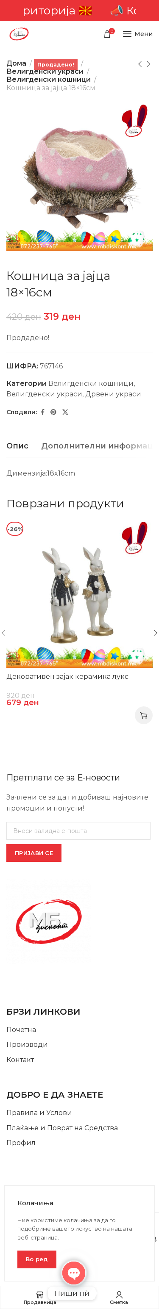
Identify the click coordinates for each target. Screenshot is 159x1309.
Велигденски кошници (48, 79)
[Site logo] (19, 34)
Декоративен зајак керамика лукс (67, 676)
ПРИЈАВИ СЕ (34, 853)
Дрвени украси (113, 394)
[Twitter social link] (65, 412)
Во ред (37, 1259)
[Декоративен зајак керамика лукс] (79, 595)
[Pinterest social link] (53, 412)
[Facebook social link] (42, 412)
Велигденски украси (45, 71)
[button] (144, 715)
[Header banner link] (79, 10)
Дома (16, 63)
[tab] (17, 446)
